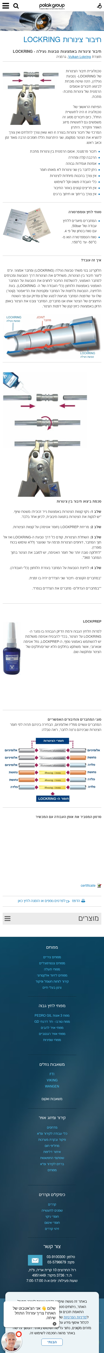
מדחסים (52, 1128)
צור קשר (52, 1247)
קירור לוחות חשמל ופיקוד (52, 982)
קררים (52, 1204)
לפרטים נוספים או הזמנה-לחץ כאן (41, 901)
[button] (16, 6)
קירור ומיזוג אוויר (52, 1117)
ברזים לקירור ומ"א (52, 1164)
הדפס (76, 901)
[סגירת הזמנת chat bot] (54, 1324)
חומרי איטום (52, 1223)
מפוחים (52, 947)
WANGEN (52, 1086)
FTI (52, 1074)
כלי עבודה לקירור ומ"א (52, 1134)
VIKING (52, 1080)
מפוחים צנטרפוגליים (52, 963)
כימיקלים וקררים (52, 1194)
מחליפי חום (52, 1146)
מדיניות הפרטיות (75, 1317)
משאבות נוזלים (52, 1064)
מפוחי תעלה (52, 969)
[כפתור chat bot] (11, 1341)
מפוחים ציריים (52, 957)
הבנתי (52, 1342)
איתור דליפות (52, 1152)
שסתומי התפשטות (52, 1158)
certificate (89, 886)
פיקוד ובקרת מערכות (52, 1140)
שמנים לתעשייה (52, 1211)
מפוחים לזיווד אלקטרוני (52, 975)
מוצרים (88, 918)
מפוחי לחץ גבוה (52, 1005)
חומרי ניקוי (52, 1217)
